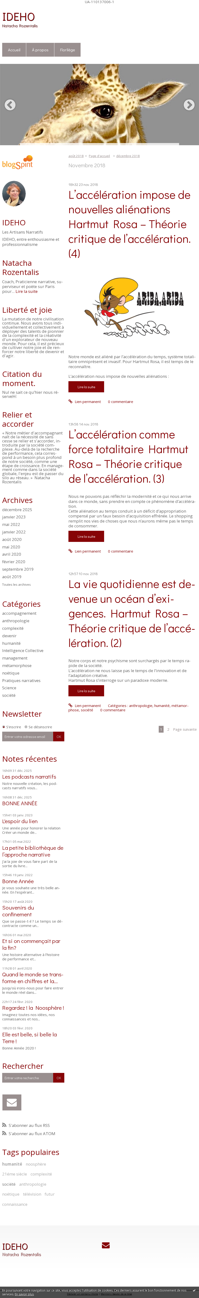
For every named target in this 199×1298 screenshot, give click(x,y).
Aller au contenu (15, 7)
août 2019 (12, 576)
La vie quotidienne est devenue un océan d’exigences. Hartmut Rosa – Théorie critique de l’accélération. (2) (131, 613)
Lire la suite (27, 291)
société (9, 695)
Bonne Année (18, 881)
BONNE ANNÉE (19, 803)
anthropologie (15, 620)
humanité (11, 643)
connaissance (14, 1204)
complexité (13, 628)
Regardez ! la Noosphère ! (33, 1007)
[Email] (11, 1102)
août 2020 (12, 539)
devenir (9, 635)
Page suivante (185, 729)
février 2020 (13, 561)
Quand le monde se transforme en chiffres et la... (32, 977)
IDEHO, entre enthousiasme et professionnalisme (30, 242)
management (14, 658)
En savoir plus (24, 1294)
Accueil (14, 49)
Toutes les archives (16, 585)
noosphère (36, 1164)
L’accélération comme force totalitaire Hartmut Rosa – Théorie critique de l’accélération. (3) (128, 456)
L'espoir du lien (20, 821)
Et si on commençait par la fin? (31, 944)
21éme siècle (14, 1174)
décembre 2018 (128, 156)
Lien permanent (87, 401)
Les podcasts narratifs (29, 776)
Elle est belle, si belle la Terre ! (29, 1037)
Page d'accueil (99, 156)
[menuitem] (14, 50)
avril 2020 (11, 554)
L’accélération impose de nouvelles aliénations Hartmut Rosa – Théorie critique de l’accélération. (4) (129, 224)
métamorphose (17, 665)
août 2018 (76, 156)
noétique (10, 673)
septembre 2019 (18, 569)
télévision (32, 1194)
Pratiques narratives (21, 680)
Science (9, 688)
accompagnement (19, 613)
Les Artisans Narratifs (22, 232)
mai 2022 (11, 524)
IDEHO (18, 16)
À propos (40, 49)
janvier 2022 (14, 532)
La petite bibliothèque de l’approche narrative (32, 851)
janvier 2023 (14, 517)
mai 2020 (11, 547)
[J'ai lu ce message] (194, 1290)
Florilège (67, 49)
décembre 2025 (17, 509)
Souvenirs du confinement (18, 910)
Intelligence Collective (22, 650)
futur (50, 1194)
